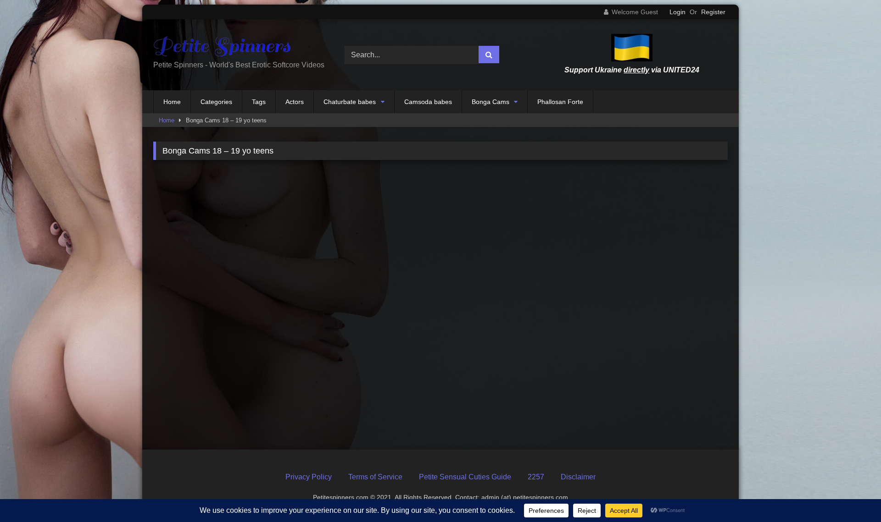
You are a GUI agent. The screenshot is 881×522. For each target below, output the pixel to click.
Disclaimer (578, 477)
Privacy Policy (308, 477)
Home (172, 101)
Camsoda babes (428, 101)
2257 (536, 477)
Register (713, 12)
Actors (294, 101)
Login (677, 12)
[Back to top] (852, 495)
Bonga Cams (490, 101)
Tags (259, 101)
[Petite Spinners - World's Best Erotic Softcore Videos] (222, 48)
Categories (216, 101)
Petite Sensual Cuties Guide (465, 477)
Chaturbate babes (349, 101)
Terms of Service (375, 477)
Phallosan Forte (560, 101)
